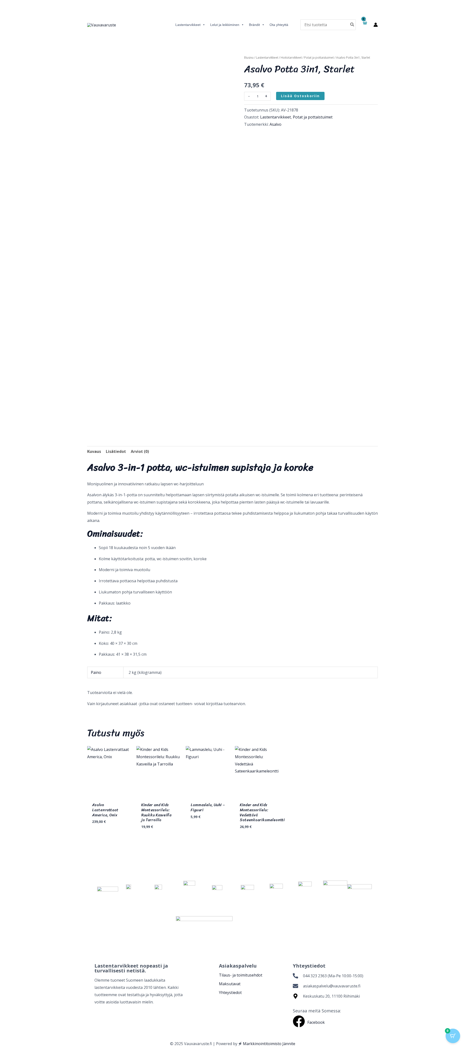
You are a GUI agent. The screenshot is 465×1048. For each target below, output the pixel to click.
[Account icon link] (375, 25)
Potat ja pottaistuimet (319, 57)
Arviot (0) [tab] (140, 451)
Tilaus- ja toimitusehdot (240, 975)
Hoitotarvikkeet (291, 57)
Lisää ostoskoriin (300, 96)
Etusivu (249, 57)
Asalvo (275, 124)
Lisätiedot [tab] (116, 451)
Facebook (316, 1022)
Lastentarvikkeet (188, 25)
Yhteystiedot (230, 992)
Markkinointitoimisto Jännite (269, 1043)
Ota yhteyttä (279, 25)
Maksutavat (229, 983)
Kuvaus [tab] (94, 451)
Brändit (254, 25)
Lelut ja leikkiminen (224, 25)
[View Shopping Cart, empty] (365, 24)
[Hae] (352, 25)
